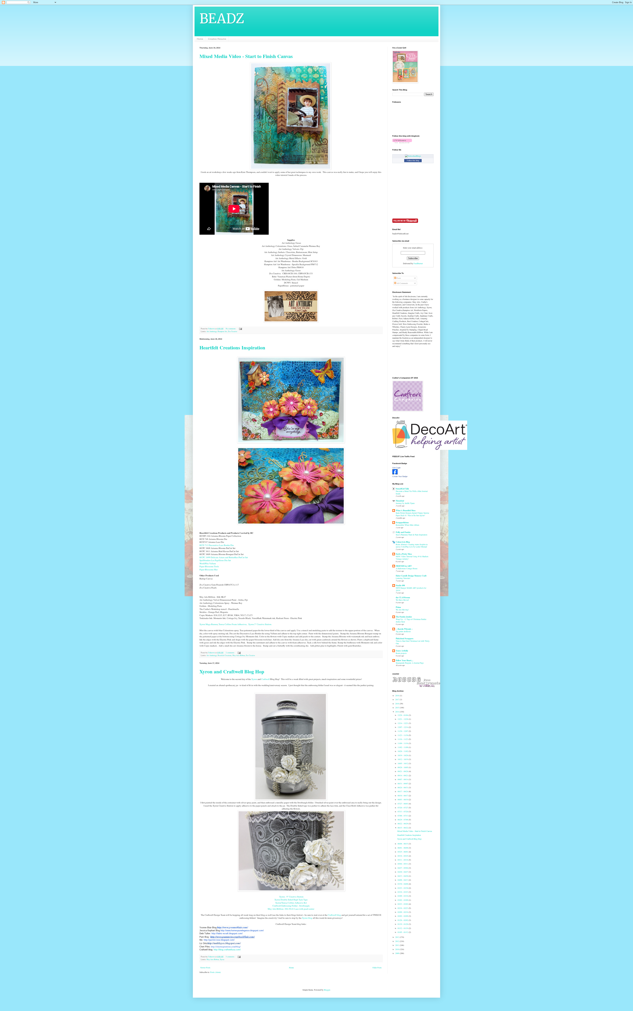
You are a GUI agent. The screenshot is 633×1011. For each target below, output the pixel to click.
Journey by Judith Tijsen (405, 503)
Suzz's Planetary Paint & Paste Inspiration (411, 534)
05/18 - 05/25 (403, 855)
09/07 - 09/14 (403, 779)
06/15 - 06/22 (403, 827)
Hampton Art (222, 331)
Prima (398, 607)
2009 (397, 953)
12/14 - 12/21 (403, 723)
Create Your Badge (399, 476)
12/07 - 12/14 (403, 727)
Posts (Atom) (215, 972)
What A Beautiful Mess (406, 510)
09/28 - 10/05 (403, 767)
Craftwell (265, 679)
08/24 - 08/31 (403, 787)
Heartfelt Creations (224, 655)
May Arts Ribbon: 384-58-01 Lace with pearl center (291, 908)
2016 (397, 703)
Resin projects (401, 653)
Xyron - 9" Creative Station (291, 896)
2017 (397, 699)
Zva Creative (232, 331)
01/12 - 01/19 (403, 928)
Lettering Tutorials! (403, 578)
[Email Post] (240, 328)
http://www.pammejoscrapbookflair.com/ (232, 936)
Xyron (254, 679)
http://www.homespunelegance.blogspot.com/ (242, 930)
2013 (397, 937)
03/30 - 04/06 (403, 883)
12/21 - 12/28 (403, 719)
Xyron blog (307, 917)
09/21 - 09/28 (403, 771)
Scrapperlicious (402, 522)
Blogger (327, 989)
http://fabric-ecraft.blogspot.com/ (227, 933)
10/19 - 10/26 (403, 755)
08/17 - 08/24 (403, 791)
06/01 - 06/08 (403, 847)
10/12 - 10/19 (403, 759)
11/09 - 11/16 (403, 743)
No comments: (231, 328)
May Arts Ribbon (238, 655)
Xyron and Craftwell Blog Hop (231, 671)
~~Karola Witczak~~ (404, 629)
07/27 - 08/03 (403, 803)
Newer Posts (205, 967)
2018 (397, 695)
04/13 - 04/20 (403, 876)
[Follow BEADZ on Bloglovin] (402, 142)
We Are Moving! (402, 609)
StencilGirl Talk (402, 488)
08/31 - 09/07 (403, 783)
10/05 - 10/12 (403, 763)
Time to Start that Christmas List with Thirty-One (413, 642)
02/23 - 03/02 (403, 904)
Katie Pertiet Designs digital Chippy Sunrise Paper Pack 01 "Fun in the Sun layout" (412, 514)
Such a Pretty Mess (404, 554)
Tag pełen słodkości (403, 631)
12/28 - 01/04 (403, 715)
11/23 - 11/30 (403, 735)
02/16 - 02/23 (403, 908)
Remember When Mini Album (407, 525)
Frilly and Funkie (403, 532)
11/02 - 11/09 (403, 747)
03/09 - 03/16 (403, 895)
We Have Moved (402, 600)
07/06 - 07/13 (403, 815)
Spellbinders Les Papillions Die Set (215, 560)
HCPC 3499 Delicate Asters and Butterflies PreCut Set (223, 557)
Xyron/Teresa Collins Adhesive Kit (291, 902)
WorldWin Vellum (207, 563)
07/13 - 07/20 (403, 811)
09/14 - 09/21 (403, 775)
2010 (397, 949)
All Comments (402, 283)
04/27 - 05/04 (403, 867)
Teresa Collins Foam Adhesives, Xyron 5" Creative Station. (245, 624)
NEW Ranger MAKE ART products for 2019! (411, 589)
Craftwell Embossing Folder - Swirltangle (291, 905)
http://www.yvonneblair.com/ (232, 927)
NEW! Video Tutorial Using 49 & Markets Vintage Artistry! (412, 557)
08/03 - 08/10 (403, 799)
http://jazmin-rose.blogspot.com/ (219, 940)
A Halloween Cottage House (406, 568)
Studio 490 (400, 585)
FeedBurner (418, 263)
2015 (397, 707)
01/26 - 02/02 (403, 920)
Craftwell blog (334, 914)
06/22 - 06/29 (403, 823)
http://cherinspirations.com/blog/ (226, 946)
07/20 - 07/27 (403, 807)
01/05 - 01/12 (403, 932)
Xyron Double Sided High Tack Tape (291, 899)
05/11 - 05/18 (403, 859)
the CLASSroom (403, 597)
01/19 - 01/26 (403, 924)
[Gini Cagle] (395, 473)
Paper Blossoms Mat (208, 569)
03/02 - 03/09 (403, 900)
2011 (397, 945)
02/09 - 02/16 (403, 912)
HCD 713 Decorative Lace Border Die (216, 545)
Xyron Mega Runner (208, 624)
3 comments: (230, 956)
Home (200, 39)
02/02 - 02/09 (403, 916)
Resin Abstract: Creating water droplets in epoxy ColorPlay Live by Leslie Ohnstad (412, 545)
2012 (397, 941)
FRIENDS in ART (404, 566)
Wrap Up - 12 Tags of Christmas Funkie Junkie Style (411, 620)
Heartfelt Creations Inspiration (232, 347)
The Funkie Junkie (404, 616)
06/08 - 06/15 (403, 843)
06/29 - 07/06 (403, 819)
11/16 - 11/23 (403, 739)
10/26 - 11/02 (403, 751)
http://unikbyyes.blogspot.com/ (224, 943)
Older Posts (377, 967)
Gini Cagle (396, 468)
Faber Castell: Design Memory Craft (411, 575)
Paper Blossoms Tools (209, 566)
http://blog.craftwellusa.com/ (227, 949)
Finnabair (400, 500)
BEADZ (221, 18)
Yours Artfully (402, 650)
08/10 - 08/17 (403, 795)
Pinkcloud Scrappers (404, 638)
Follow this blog (413, 160)
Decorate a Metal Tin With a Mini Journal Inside (412, 492)
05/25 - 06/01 (403, 851)
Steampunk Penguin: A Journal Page (410, 663)
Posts (398, 278)
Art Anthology (212, 331)
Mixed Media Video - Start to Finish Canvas (246, 56)
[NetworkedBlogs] (413, 156)
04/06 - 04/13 (403, 880)
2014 (397, 711)
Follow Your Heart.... (404, 660)
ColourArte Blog (403, 542)
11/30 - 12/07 (403, 731)
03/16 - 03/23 (403, 892)
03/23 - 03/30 (403, 888)
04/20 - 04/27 (403, 871)
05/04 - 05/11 (403, 863)
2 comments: (230, 652)
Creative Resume (217, 39)
